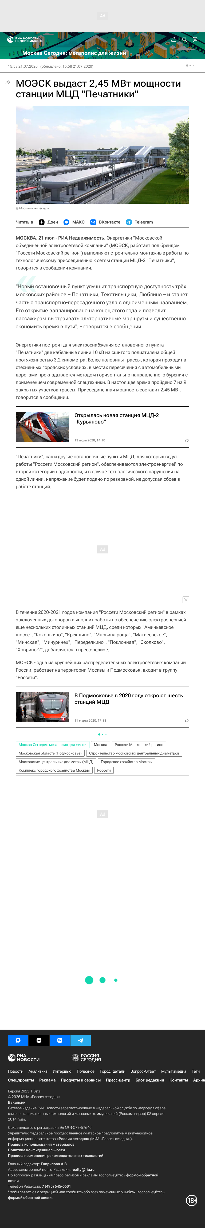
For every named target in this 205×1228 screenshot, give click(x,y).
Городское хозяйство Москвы (126, 762)
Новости (15, 1071)
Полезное (85, 1071)
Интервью (62, 1071)
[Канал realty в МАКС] (18, 1040)
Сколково (151, 642)
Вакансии (16, 1102)
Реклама (47, 1080)
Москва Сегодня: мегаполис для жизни (52, 744)
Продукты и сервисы (81, 1080)
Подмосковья (125, 670)
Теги (196, 1071)
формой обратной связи (30, 1197)
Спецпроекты (21, 1080)
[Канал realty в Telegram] (80, 1040)
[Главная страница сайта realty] (35, 39)
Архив (199, 1080)
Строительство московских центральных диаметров (134, 753)
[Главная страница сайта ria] (9, 39)
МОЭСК (119, 245)
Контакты (178, 1080)
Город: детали (112, 1071)
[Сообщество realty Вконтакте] (60, 1040)
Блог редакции (150, 1080)
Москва (100, 744)
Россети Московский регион (139, 744)
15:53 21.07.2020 (23, 66)
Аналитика (38, 1071)
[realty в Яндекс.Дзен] (39, 1040)
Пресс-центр (118, 1080)
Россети (104, 770)
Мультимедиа (173, 1071)
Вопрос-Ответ (143, 1071)
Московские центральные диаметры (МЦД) (56, 762)
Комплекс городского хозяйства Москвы (54, 770)
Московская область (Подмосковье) (50, 753)
